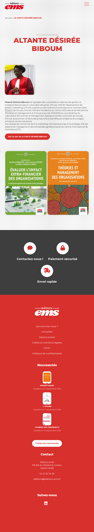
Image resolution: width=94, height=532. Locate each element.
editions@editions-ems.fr (47, 479)
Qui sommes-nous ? (47, 326)
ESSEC (9, 110)
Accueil (8, 18)
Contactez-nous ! (30, 259)
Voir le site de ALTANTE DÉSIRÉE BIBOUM (27, 137)
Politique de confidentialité (47, 353)
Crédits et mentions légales (47, 342)
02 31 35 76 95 (47, 473)
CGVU (47, 348)
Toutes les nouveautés (47, 443)
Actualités (47, 331)
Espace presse (47, 337)
